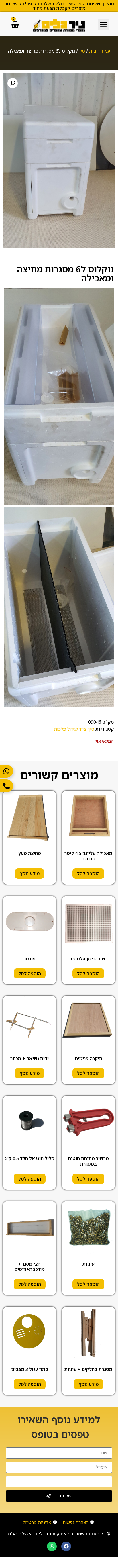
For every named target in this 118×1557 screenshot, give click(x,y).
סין (82, 51)
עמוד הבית (99, 51)
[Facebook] (66, 1546)
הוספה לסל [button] (88, 873)
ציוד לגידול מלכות (70, 729)
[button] (103, 24)
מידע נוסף (29, 873)
